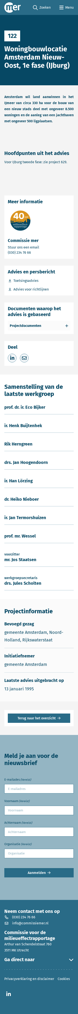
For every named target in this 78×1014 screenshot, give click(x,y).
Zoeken (42, 7)
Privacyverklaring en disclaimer (29, 979)
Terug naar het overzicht (37, 718)
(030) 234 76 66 (34, 252)
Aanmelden (37, 873)
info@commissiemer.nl (30, 923)
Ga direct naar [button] (19, 959)
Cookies (64, 979)
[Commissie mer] (12, 7)
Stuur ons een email (39, 247)
